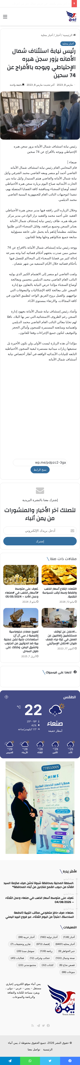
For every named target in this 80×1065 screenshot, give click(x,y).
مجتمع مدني (27, 965)
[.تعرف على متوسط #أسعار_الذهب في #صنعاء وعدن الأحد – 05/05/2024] (20, 575)
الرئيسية (68, 35)
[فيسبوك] (47, 1025)
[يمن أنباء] (71, 16)
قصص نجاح (67, 965)
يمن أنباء (13, 1042)
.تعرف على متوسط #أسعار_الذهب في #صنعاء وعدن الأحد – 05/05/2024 (21, 592)
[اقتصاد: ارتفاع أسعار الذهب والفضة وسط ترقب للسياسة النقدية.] (59, 575)
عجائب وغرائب (40, 958)
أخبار (58, 35)
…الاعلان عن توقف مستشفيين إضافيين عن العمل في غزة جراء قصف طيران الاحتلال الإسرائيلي (61, 637)
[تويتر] (42, 1025)
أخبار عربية (26, 937)
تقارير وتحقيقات (20, 944)
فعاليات (17, 958)
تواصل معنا (34, 1049)
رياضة (46, 951)
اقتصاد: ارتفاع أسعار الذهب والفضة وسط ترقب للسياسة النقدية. (59, 592)
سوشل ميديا (25, 951)
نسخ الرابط (40, 469)
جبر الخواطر (66, 951)
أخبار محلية (47, 35)
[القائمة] (5, 18)
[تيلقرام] (37, 1025)
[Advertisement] (40, 408)
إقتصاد (43, 944)
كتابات (48, 965)
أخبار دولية (48, 937)
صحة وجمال (65, 958)
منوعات (68, 972)
